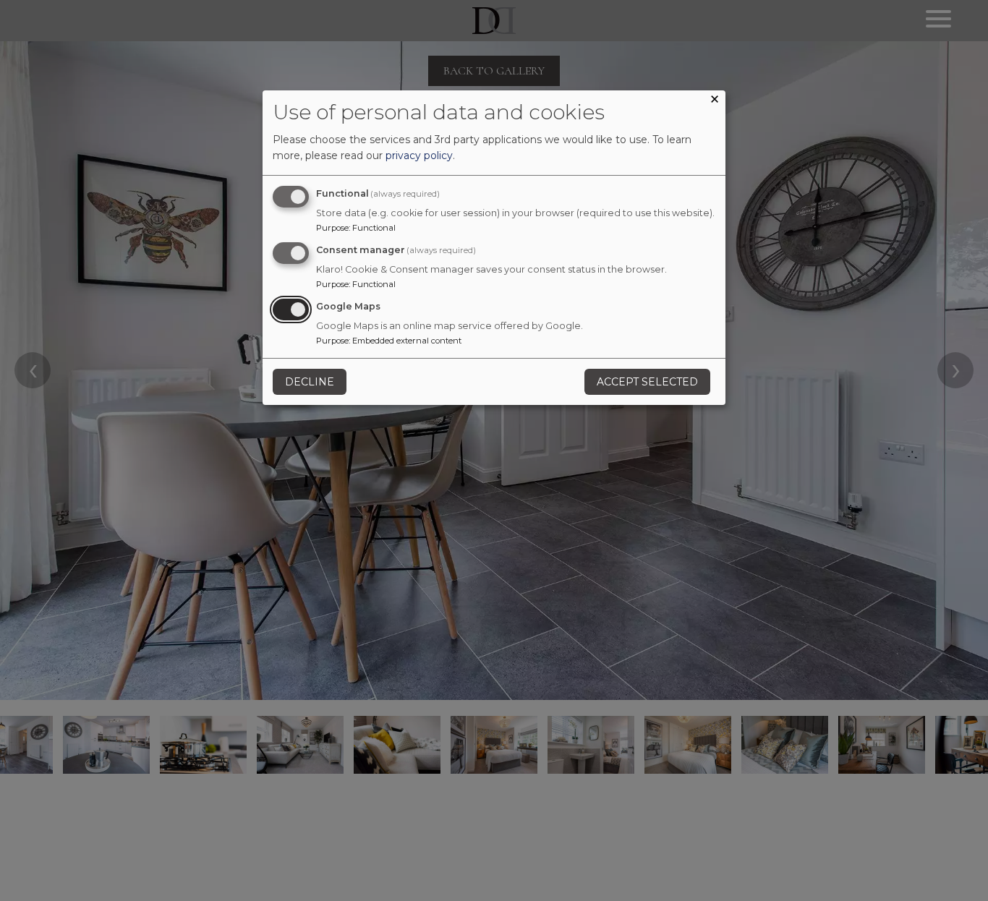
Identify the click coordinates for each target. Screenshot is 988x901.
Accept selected (647, 381)
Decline (309, 381)
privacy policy (419, 155)
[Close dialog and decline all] (714, 101)
